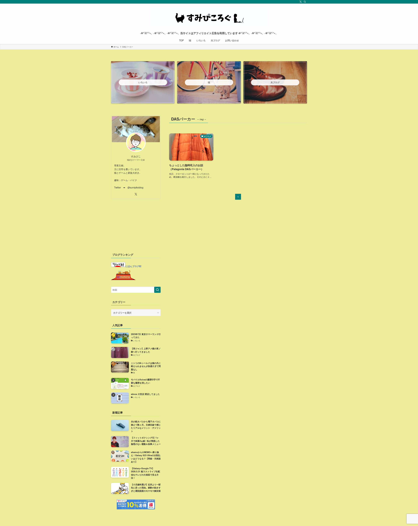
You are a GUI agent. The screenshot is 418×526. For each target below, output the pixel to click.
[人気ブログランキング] (123, 279)
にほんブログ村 (133, 266)
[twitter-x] (300, 2)
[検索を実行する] (157, 290)
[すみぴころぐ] (209, 17)
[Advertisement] (136, 225)
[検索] (305, 2)
